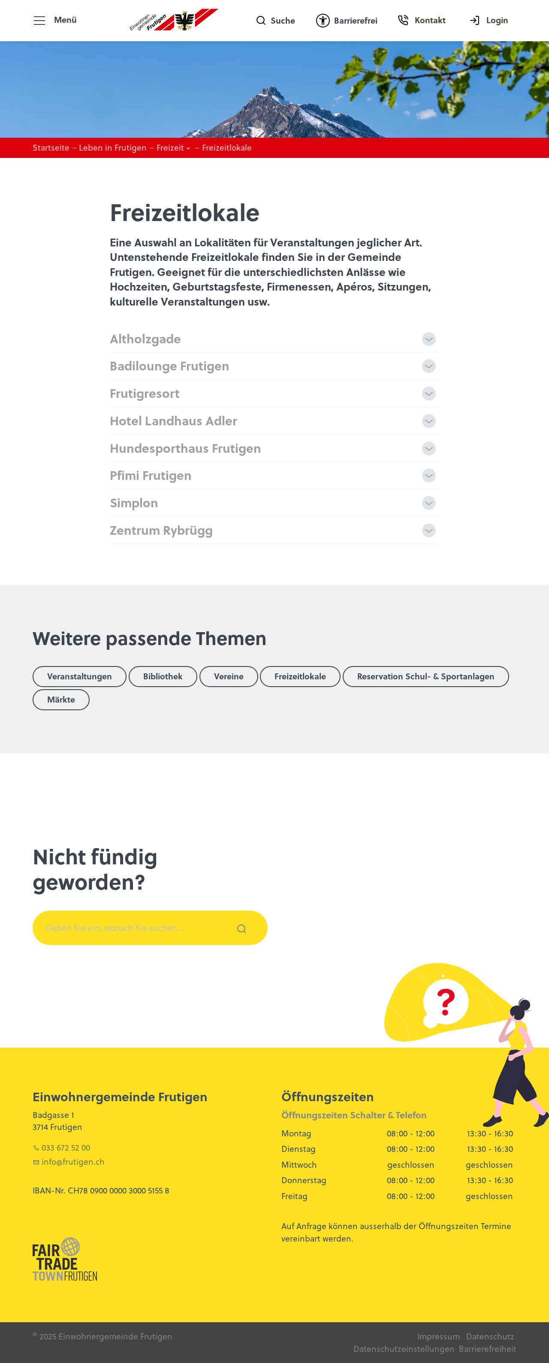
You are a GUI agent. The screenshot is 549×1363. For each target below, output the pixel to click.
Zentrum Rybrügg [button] (161, 530)
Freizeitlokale (300, 676)
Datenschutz (490, 1336)
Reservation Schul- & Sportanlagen (426, 676)
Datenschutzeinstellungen (404, 1348)
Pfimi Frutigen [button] (151, 475)
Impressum (438, 1336)
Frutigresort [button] (145, 393)
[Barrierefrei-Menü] (323, 20)
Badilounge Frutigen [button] (169, 365)
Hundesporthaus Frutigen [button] (185, 448)
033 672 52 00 (66, 1147)
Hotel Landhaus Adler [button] (173, 420)
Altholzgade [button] (145, 338)
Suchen (237, 940)
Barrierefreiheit (487, 1348)
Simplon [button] (134, 502)
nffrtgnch (74, 1161)
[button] (39, 20)
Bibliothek (163, 676)
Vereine (229, 676)
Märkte (61, 699)
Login (497, 20)
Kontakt (430, 20)
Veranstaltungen (79, 676)
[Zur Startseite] (174, 20)
